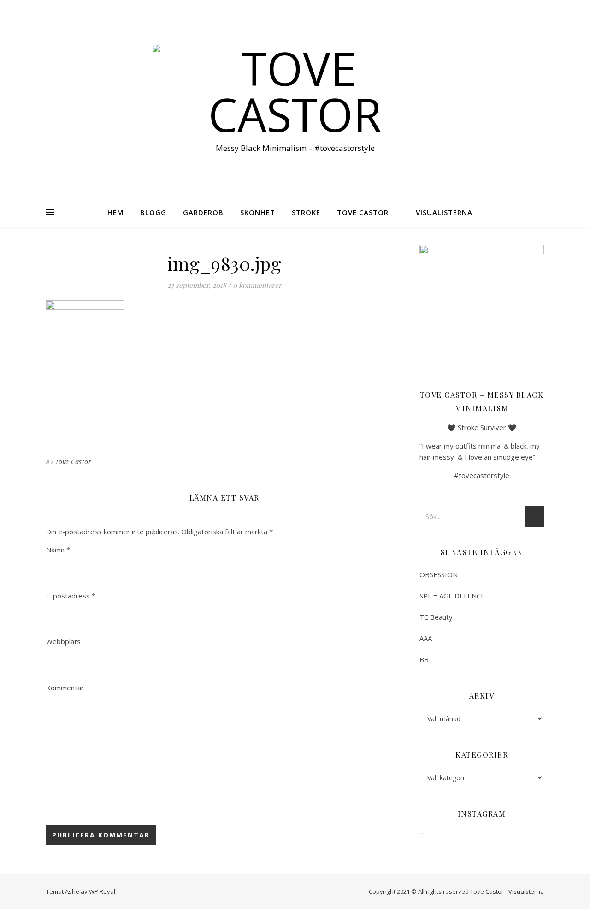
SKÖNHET (257, 212)
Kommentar (65, 687)
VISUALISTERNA (444, 212)
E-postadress (70, 595)
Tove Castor (73, 461)
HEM (115, 212)
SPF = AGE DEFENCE (452, 595)
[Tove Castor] (295, 91)
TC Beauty (436, 617)
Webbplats (63, 641)
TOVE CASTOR (363, 212)
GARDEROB (203, 212)
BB (424, 659)
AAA (425, 638)
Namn (58, 549)
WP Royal (102, 891)
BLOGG (153, 212)
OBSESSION (438, 574)
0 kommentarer (257, 285)
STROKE (306, 212)
